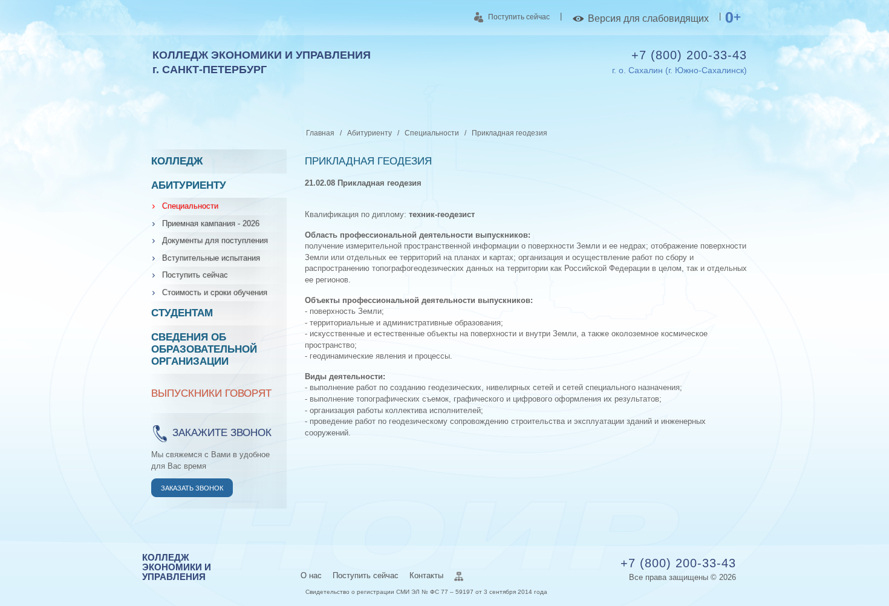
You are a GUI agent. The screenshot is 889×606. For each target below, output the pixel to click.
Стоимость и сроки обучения (214, 292)
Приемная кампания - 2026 (210, 223)
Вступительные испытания (211, 257)
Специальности (190, 205)
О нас (311, 575)
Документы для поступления (215, 240)
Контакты (426, 575)
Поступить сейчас (519, 17)
